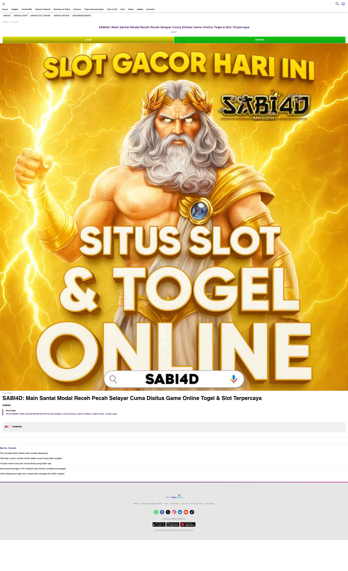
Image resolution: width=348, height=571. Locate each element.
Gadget (14, 9)
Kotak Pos (174, 503)
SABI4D (6, 15)
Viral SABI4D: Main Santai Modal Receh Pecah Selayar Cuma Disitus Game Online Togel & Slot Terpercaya (61, 414)
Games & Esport (43, 9)
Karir (166, 503)
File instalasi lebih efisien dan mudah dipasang (24, 453)
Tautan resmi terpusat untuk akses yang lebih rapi (25, 463)
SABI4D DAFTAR (61, 15)
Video (131, 9)
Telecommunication (94, 9)
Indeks (140, 9)
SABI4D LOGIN (20, 15)
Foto (122, 9)
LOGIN (88, 40)
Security (150, 9)
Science (77, 9)
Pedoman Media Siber (152, 503)
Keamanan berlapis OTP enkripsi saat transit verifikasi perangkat (33, 468)
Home (5, 9)
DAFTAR (259, 40)
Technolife (27, 9)
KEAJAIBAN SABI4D (82, 15)
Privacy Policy (197, 503)
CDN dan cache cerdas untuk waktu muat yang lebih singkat (31, 458)
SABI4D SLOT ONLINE (40, 15)
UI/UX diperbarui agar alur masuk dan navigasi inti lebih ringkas (32, 473)
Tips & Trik (112, 9)
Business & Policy (62, 9)
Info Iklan (185, 503)
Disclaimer (210, 503)
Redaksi (136, 503)
